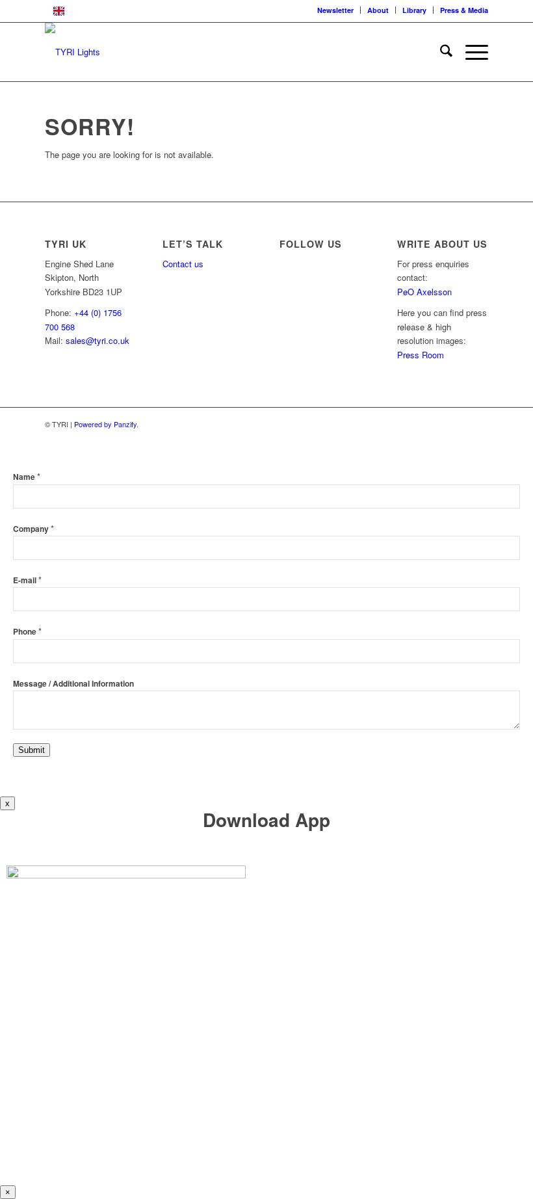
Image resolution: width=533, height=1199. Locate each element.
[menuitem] (336, 10)
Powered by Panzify (105, 424)
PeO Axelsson (424, 291)
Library (414, 10)
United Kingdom (102, 10)
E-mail (27, 580)
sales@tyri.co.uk (97, 340)
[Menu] (470, 52)
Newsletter (335, 10)
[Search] (439, 52)
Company (33, 528)
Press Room (420, 355)
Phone (27, 631)
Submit (31, 750)
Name (26, 476)
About (378, 10)
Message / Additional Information (73, 683)
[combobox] (266, 11)
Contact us (182, 263)
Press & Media (464, 10)
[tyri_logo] (72, 52)
